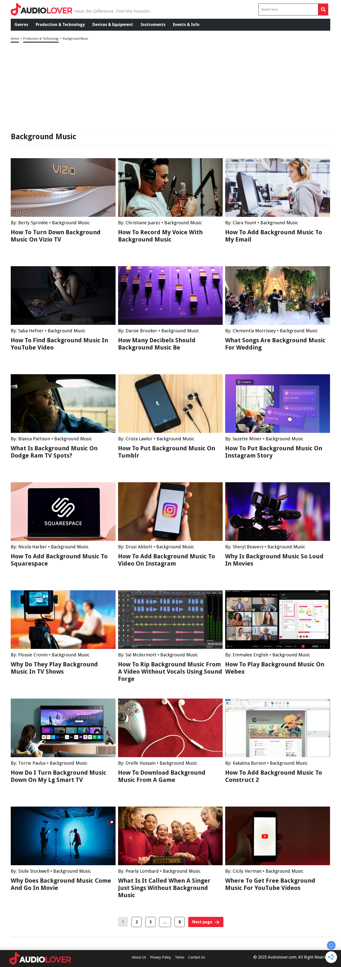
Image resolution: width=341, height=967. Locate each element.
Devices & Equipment (112, 24)
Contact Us (196, 957)
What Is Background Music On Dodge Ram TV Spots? (54, 452)
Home (15, 38)
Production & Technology (60, 24)
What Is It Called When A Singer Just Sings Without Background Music (164, 888)
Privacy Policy (160, 957)
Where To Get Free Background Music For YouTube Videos (270, 884)
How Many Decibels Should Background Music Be (156, 344)
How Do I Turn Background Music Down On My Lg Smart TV (58, 776)
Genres (21, 24)
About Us (139, 957)
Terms (179, 957)
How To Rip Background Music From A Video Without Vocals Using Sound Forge (170, 671)
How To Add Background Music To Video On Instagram (166, 560)
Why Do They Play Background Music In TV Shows (54, 668)
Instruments (153, 24)
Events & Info (186, 24)
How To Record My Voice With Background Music (160, 236)
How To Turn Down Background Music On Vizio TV (56, 236)
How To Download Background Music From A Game (161, 776)
